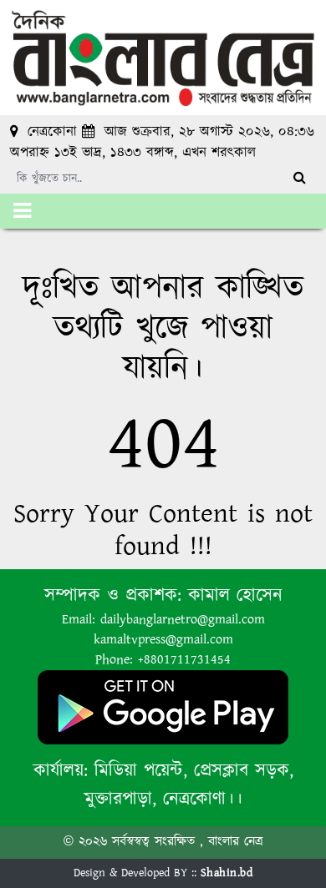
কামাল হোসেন (235, 595)
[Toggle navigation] (22, 211)
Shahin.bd (227, 873)
